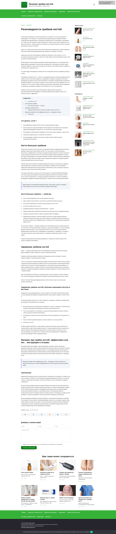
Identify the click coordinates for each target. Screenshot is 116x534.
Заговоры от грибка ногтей (87, 99)
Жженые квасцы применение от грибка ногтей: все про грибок (28, 499)
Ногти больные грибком (31, 103)
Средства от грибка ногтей (35, 11)
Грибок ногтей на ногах (73, 11)
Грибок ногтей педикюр (66, 497)
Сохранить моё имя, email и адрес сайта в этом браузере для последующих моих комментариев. (42, 444)
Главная (23, 11)
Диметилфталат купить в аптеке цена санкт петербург (89, 75)
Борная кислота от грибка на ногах (87, 108)
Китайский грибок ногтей (89, 83)
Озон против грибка (87, 38)
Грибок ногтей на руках (50, 11)
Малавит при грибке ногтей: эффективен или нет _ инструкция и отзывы (43, 112)
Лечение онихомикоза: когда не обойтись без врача (85, 474)
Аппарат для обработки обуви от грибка (88, 65)
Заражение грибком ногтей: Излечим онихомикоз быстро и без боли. (44, 109)
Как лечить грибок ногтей (28, 15)
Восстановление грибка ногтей (88, 48)
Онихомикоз (62, 11)
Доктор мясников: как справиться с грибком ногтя (85, 499)
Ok (91, 531)
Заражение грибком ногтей (32, 107)
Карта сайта (40, 516)
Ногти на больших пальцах (87, 152)
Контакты (39, 15)
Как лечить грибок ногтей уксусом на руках (88, 116)
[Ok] (114, 532)
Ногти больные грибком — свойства (36, 105)
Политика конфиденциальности (28, 527)
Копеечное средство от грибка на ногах (88, 57)
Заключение (31, 114)
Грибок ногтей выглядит (89, 124)
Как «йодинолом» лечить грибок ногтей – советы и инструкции (89, 143)
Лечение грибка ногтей (41, 4)
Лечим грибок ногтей (88, 29)
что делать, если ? (32, 101)
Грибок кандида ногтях (88, 133)
